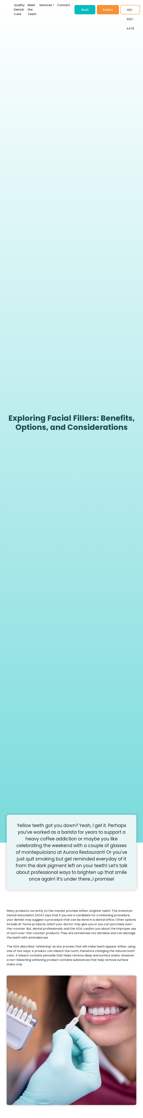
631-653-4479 (130, 11)
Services (45, 5)
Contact (63, 5)
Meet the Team (32, 9)
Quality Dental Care (19, 9)
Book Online (85, 11)
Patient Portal (108, 11)
